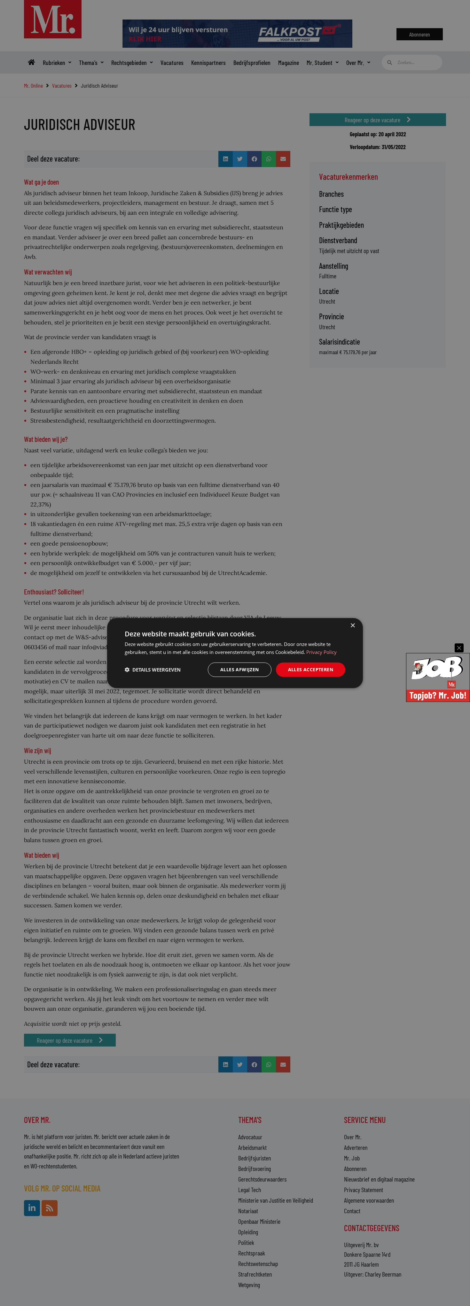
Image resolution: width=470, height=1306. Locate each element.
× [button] (352, 625)
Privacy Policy (321, 652)
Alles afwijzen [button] (239, 669)
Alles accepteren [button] (310, 669)
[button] (153, 669)
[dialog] (235, 653)
